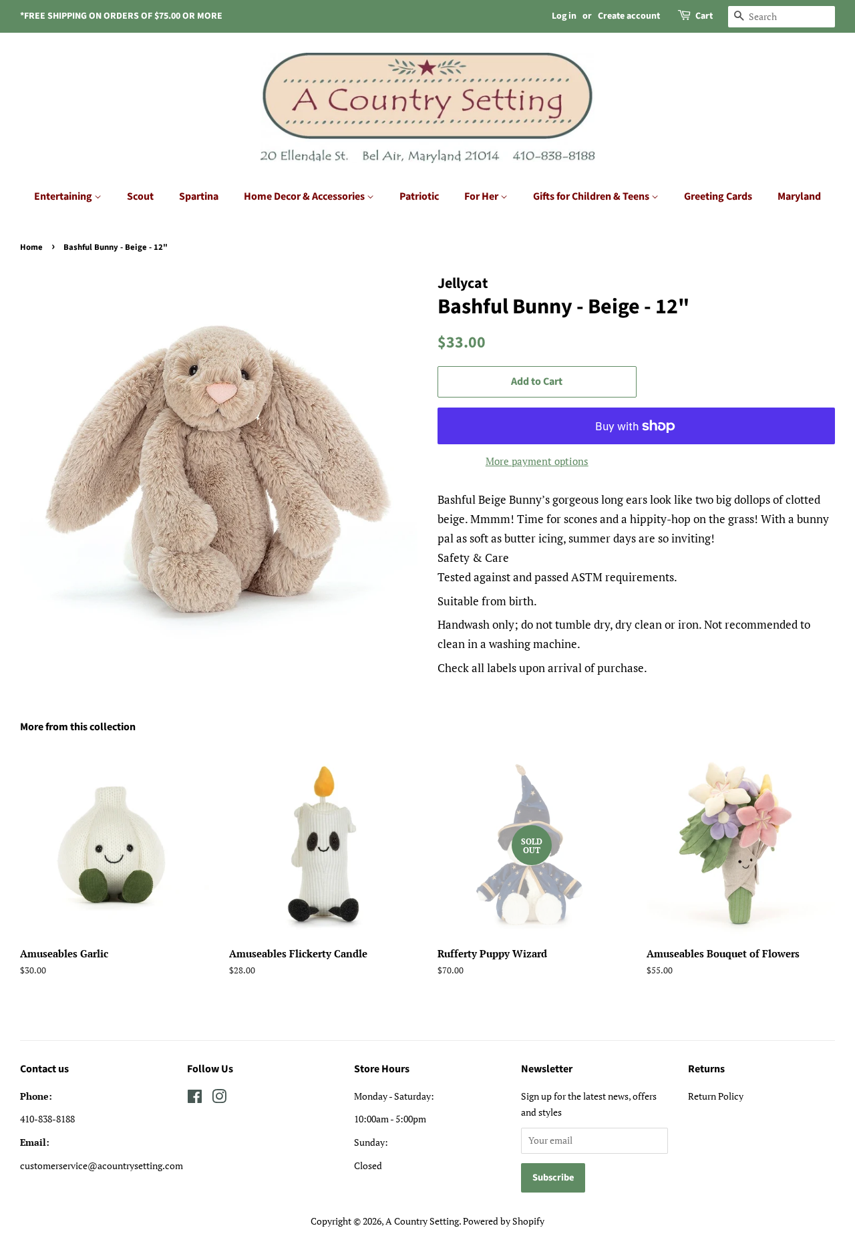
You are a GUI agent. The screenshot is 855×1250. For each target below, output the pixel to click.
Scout (140, 196)
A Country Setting (422, 1221)
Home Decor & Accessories (305, 196)
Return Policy (715, 1096)
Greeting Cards (718, 196)
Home (31, 247)
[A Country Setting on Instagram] (219, 1098)
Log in (564, 16)
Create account (629, 16)
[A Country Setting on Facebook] (194, 1098)
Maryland (799, 196)
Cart (704, 16)
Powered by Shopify (503, 1221)
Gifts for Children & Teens (592, 196)
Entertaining (64, 196)
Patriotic (419, 196)
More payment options (537, 461)
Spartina (198, 196)
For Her (482, 196)
